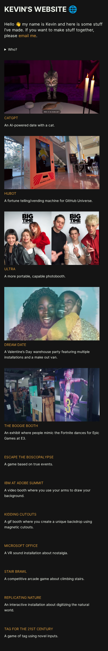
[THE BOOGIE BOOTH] (51, 395)
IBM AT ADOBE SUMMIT (23, 483)
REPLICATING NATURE (22, 598)
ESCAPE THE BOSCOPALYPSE (28, 457)
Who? (12, 49)
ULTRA (9, 269)
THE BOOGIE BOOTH (21, 426)
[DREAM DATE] (51, 314)
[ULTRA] (51, 239)
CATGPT (11, 118)
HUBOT (10, 193)
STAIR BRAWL (15, 571)
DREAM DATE (15, 345)
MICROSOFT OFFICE (21, 546)
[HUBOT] (51, 163)
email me (27, 35)
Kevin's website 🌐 (40, 9)
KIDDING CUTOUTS (20, 514)
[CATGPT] (51, 87)
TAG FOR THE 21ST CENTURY (28, 629)
